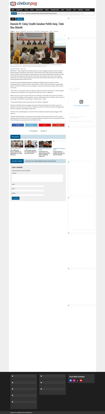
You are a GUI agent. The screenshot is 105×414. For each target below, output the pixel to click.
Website (13, 193)
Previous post (34, 131)
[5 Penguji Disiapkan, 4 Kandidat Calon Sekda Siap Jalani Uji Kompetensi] (59, 146)
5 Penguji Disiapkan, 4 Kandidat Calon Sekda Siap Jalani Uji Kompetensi (59, 153)
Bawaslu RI (23, 31)
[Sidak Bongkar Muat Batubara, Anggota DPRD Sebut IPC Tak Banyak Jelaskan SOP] (45, 146)
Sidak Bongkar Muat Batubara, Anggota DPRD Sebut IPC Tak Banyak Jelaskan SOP (44, 154)
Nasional (87, 10)
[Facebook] (70, 380)
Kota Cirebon (30, 31)
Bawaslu (18, 31)
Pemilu (50, 31)
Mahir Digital (29, 412)
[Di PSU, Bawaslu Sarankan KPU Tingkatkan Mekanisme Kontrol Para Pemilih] (31, 146)
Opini (74, 10)
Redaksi (18, 68)
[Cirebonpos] (23, 4)
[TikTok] (77, 380)
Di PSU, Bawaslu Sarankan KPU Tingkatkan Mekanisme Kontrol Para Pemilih (31, 151)
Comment (14, 173)
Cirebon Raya (19, 10)
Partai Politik (37, 31)
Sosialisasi (56, 31)
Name (13, 184)
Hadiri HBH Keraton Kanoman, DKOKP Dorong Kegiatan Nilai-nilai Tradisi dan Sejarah (16, 152)
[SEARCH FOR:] (87, 13)
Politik (26, 10)
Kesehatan (68, 10)
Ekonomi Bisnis (39, 10)
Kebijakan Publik (55, 10)
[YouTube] (81, 380)
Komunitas (80, 10)
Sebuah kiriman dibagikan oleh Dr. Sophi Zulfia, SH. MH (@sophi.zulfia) (85, 121)
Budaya (47, 10)
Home (12, 10)
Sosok (62, 10)
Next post (43, 131)
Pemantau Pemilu (44, 31)
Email (13, 188)
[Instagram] (74, 380)
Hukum (32, 10)
